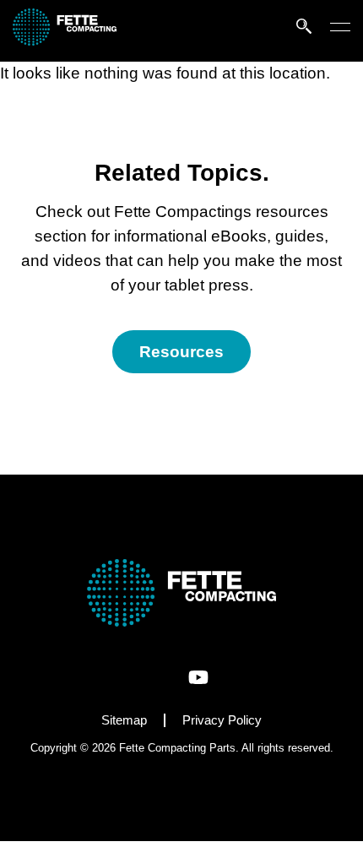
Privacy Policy (222, 720)
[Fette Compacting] (64, 40)
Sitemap (124, 720)
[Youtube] (198, 677)
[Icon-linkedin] (165, 677)
